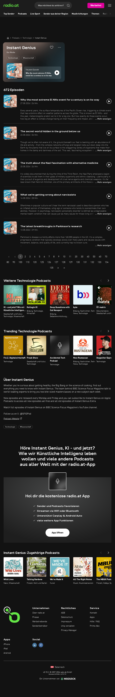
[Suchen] (68, 5)
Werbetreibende (39, 622)
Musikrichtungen (80, 14)
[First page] (9, 256)
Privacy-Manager (69, 630)
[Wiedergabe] (57, 72)
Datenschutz (67, 617)
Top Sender (9, 14)
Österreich (59, 667)
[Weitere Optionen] (59, 47)
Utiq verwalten (68, 626)
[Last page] (64, 267)
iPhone (7, 644)
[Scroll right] (110, 14)
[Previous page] (15, 256)
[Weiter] (108, 280)
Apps (92, 617)
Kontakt (93, 613)
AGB (63, 613)
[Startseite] (8, 38)
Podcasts (22, 14)
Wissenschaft (28, 58)
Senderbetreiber (39, 626)
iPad (6, 649)
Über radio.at (38, 613)
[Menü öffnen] (109, 5)
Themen (95, 14)
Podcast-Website (11, 419)
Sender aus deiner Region (56, 14)
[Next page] (58, 267)
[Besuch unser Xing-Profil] (41, 645)
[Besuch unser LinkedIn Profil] (34, 645)
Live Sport (35, 14)
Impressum (66, 622)
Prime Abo (94, 626)
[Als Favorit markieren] (51, 47)
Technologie (13, 58)
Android (7, 653)
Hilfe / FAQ (95, 622)
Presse (35, 617)
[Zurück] (101, 280)
